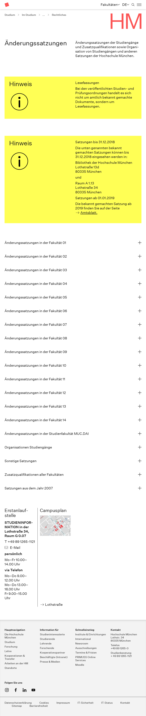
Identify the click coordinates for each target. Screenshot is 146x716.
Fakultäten (109, 5)
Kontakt (125, 702)
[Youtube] (33, 690)
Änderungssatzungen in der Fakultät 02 (36, 256)
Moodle (79, 664)
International (83, 638)
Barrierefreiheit (39, 705)
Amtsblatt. (88, 213)
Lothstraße (54, 604)
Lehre (8, 651)
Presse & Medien (50, 661)
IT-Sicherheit (86, 702)
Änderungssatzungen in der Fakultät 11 (35, 379)
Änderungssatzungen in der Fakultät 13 (35, 406)
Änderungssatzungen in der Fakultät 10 (35, 365)
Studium (10, 642)
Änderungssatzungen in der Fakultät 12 (35, 393)
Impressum (63, 702)
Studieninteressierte (52, 634)
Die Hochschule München (14, 636)
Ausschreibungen (86, 648)
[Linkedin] (24, 690)
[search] (133, 4)
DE (124, 5)
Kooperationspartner (52, 652)
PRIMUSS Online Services (85, 659)
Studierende (47, 638)
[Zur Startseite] (7, 4)
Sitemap (17, 705)
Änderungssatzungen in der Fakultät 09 (36, 352)
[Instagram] (7, 690)
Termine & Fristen (86, 652)
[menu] (139, 4)
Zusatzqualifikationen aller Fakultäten (34, 474)
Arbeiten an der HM (16, 663)
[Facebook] (15, 690)
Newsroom (81, 643)
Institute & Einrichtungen (90, 634)
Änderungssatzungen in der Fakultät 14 (35, 420)
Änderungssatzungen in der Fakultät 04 (36, 284)
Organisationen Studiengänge (28, 447)
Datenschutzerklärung (18, 702)
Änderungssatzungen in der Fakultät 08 (36, 338)
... (43, 14)
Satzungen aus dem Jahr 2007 (29, 488)
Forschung (11, 646)
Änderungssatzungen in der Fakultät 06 (36, 311)
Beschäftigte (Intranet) (54, 657)
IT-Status (107, 702)
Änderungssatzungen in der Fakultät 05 (36, 297)
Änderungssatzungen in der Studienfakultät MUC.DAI (47, 434)
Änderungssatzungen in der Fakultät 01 (35, 243)
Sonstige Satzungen (20, 461)
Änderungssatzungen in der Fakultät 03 (36, 270)
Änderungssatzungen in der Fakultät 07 (36, 324)
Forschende (47, 648)
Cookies (44, 702)
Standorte (11, 667)
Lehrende (45, 643)
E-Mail (15, 548)
